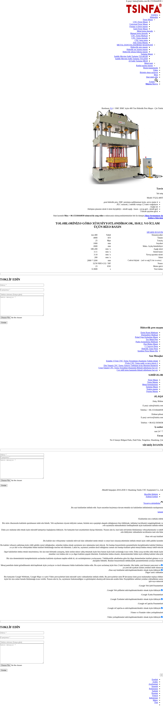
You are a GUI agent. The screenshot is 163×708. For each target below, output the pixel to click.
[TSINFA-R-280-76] (144, 14)
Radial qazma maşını (144, 65)
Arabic (155, 682)
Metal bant (148, 63)
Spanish (155, 686)
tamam (160, 512)
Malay (155, 700)
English (155, 679)
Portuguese (153, 689)
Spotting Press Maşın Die (148, 351)
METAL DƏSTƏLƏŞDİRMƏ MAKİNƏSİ (135, 45)
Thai (156, 702)
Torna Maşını (152, 382)
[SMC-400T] (125, 184)
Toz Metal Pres (152, 339)
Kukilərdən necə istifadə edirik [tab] (150, 519)
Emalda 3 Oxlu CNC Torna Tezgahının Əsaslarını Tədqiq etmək (132, 361)
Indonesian (153, 698)
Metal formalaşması (150, 384)
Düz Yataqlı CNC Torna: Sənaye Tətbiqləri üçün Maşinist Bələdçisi (131, 365)
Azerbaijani (153, 684)
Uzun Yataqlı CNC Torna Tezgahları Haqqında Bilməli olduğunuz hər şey (128, 368)
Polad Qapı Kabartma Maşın (146, 337)
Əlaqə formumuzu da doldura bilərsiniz (154, 217)
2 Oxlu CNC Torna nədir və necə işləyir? (141, 363)
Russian (155, 693)
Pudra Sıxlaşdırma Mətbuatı (147, 342)
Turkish (155, 691)
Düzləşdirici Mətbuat (149, 335)
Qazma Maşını (152, 391)
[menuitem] (79, 15)
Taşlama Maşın (147, 54)
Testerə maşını (152, 389)
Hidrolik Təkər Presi (149, 349)
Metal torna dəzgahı (145, 31)
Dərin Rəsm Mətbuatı (149, 332)
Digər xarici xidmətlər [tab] (154, 572)
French (155, 695)
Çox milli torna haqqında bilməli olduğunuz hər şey (137, 370)
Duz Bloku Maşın (151, 344)
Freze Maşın (148, 20)
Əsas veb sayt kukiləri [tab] (154, 536)
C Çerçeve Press (151, 346)
